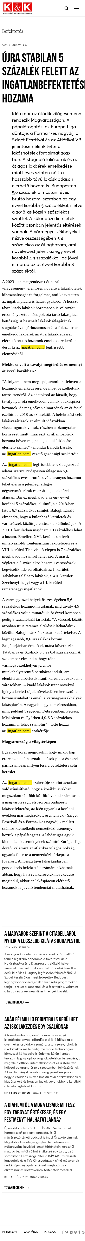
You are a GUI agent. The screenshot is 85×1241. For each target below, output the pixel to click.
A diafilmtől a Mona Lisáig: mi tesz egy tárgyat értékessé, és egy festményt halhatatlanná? (39, 1112)
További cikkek (14, 1002)
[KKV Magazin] (17, 8)
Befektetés (12, 1176)
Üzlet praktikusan (17, 1093)
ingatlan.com (33, 347)
